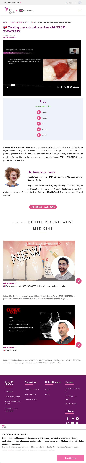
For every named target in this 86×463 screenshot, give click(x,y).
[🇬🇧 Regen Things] (79, 345)
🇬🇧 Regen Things (10, 350)
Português (45, 129)
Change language (11, 2)
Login (47, 389)
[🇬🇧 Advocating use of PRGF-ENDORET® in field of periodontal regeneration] (79, 281)
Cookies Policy (31, 399)
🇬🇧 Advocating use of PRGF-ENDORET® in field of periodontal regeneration (34, 286)
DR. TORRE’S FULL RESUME (43, 207)
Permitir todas (70, 458)
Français (44, 118)
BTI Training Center (12, 396)
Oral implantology (10, 37)
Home (5, 22)
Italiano (44, 124)
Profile (47, 394)
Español (44, 112)
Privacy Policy (30, 394)
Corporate (9, 391)
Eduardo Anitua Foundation (11, 409)
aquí (10, 450)
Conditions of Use (32, 389)
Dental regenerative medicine (19, 22)
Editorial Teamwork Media (12, 402)
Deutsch (44, 135)
